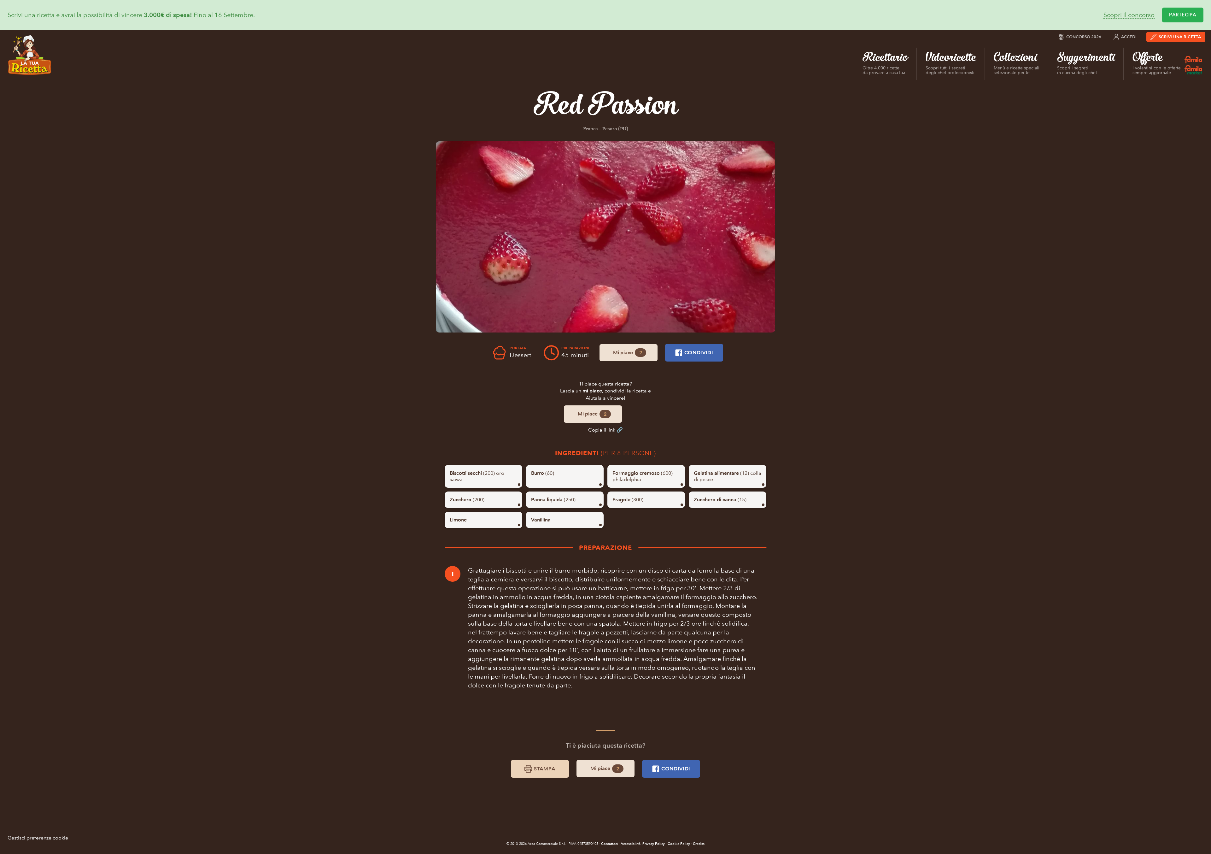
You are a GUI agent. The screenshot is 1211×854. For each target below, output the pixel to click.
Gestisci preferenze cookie (38, 838)
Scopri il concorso (1129, 15)
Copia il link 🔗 (605, 430)
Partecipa (1182, 15)
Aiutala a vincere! (605, 398)
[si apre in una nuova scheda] (605, 236)
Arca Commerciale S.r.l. (547, 844)
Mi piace (627, 353)
